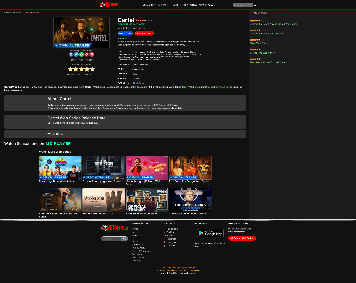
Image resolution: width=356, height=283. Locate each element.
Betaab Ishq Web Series (262, 52)
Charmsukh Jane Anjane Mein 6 (266, 33)
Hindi (135, 74)
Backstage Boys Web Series (56, 181)
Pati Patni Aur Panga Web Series (189, 181)
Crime (134, 69)
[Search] (255, 5)
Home (6, 12)
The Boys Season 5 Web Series (188, 213)
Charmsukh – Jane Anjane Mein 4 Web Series (273, 24)
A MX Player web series (131, 28)
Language (163, 4)
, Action (141, 69)
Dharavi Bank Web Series (218, 87)
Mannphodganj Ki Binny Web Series (143, 182)
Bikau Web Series (259, 43)
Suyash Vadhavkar (140, 65)
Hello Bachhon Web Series (142, 213)
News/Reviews (206, 4)
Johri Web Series (191, 87)
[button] (71, 54)
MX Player (89, 51)
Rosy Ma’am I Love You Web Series (268, 62)
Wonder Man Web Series (97, 213)
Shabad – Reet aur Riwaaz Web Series (59, 215)
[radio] (70, 69)
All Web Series (190, 4)
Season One (138, 78)
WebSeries (16, 12)
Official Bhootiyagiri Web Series (102, 181)
